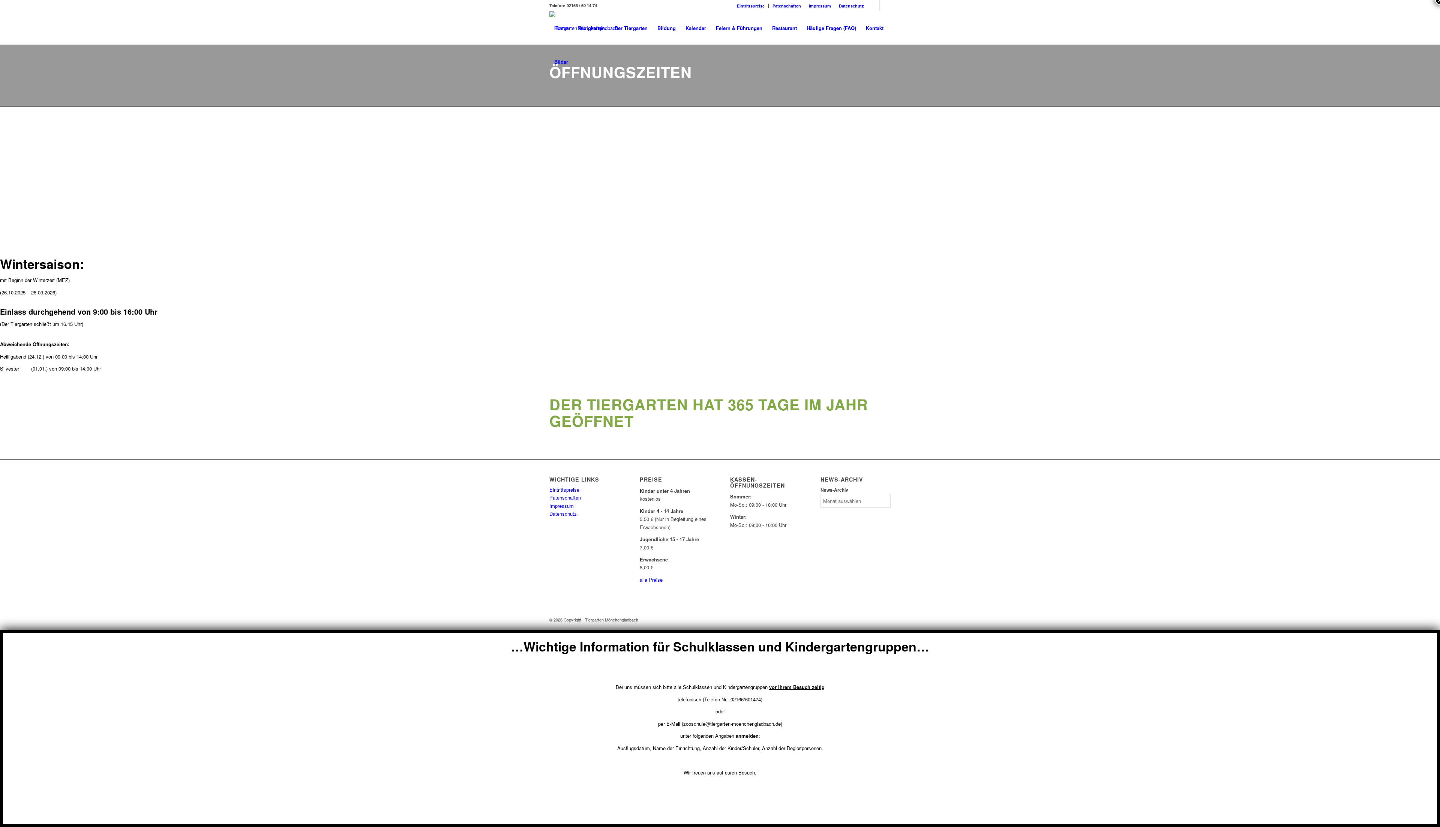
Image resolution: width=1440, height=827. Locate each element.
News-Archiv (834, 490)
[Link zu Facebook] (873, 5)
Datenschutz (851, 6)
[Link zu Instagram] (885, 5)
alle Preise (651, 579)
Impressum (820, 6)
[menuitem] (751, 6)
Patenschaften (786, 6)
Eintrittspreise (751, 6)
